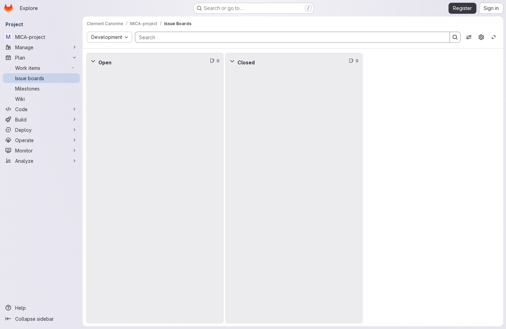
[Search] (455, 37)
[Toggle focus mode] (493, 37)
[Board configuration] (481, 37)
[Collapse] (93, 61)
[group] (155, 196)
